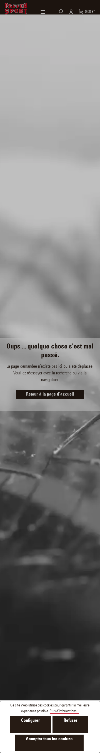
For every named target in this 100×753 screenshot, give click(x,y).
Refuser (70, 720)
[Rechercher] (60, 11)
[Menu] (46, 12)
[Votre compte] (70, 11)
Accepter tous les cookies (49, 739)
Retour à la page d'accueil (50, 394)
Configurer (30, 720)
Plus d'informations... (64, 711)
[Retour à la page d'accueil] (16, 8)
